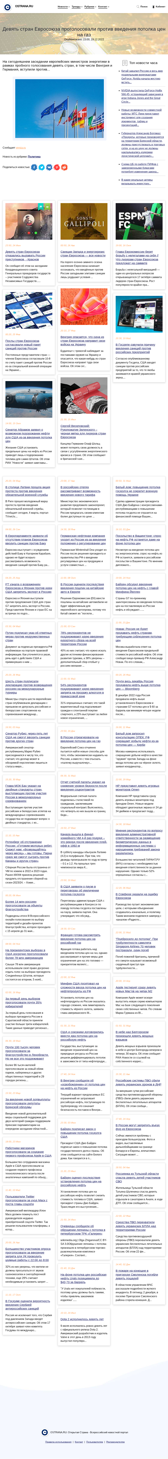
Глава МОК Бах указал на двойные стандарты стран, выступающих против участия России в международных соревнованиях (25, 793)
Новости (63, 6)
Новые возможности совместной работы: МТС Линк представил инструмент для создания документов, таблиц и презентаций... (141, 118)
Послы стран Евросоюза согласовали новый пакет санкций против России (23, 344)
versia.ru (21, 147)
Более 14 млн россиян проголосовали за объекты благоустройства (23, 905)
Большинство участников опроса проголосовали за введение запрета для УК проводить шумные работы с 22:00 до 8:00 (28, 1254)
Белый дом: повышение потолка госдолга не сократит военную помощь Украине (138, 491)
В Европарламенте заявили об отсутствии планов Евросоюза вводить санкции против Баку (26, 539)
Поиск (143, 6)
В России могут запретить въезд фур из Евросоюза (138, 1127)
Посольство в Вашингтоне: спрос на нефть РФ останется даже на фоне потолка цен (138, 539)
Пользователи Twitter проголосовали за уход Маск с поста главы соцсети (26, 1200)
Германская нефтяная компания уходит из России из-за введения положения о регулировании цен (83, 539)
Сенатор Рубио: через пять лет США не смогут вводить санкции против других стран (27, 737)
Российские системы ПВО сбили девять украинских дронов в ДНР (138, 1082)
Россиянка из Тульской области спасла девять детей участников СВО (138, 1177)
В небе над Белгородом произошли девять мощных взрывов (134, 1035)
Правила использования (58, 1442)
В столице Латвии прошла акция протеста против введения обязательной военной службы (27, 491)
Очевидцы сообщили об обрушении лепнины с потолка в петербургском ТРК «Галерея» (83, 1230)
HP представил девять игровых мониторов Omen (137, 787)
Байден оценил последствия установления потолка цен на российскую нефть (81, 1181)
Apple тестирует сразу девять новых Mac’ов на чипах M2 (136, 989)
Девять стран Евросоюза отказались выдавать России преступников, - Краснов (25, 255)
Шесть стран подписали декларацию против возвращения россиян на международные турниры (28, 687)
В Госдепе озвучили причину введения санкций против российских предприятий (135, 348)
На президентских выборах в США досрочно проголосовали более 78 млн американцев (26, 954)
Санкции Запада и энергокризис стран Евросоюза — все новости (83, 253)
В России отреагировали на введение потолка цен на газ (80, 739)
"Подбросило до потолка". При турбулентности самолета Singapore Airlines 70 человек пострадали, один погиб (137, 944)
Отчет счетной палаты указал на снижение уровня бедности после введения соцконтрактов (84, 785)
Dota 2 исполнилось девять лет (82, 1319)
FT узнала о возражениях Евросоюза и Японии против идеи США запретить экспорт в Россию (28, 588)
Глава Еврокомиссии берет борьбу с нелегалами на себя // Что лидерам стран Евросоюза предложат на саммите (137, 257)
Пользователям (94, 1442)
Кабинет (160, 6)
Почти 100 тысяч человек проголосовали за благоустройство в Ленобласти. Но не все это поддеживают (27, 1053)
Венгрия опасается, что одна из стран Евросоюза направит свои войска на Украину (83, 340)
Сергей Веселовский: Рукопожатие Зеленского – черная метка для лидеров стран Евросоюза (83, 431)
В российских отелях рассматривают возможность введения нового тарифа (80, 491)
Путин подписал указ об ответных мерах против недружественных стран (28, 636)
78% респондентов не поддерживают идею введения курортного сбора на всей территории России (82, 638)
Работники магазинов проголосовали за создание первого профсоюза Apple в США (28, 1151)
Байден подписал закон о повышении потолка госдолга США (81, 1132)
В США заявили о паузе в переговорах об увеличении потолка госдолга (80, 890)
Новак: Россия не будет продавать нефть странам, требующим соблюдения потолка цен (138, 634)
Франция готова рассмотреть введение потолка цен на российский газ (80, 938)
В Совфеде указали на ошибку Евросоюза (137, 896)
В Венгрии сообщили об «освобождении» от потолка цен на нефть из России (83, 1084)
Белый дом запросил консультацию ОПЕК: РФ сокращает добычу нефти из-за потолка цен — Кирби (137, 739)
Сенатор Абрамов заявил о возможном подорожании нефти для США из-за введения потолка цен (28, 435)
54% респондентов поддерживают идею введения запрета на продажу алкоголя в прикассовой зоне (82, 690)
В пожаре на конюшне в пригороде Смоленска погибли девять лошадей (137, 1274)
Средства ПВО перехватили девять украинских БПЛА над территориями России (136, 1226)
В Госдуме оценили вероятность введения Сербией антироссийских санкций (27, 1304)
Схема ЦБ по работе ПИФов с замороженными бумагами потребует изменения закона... (139, 168)
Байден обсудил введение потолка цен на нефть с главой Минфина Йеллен (137, 588)
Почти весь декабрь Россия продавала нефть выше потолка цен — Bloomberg (138, 685)
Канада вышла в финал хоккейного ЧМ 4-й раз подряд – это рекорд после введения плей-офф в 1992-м (84, 840)
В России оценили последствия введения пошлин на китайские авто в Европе (82, 588)
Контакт (102, 6)
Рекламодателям (115, 1442)
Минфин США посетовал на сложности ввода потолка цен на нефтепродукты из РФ (83, 987)
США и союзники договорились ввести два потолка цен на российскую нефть (82, 1035)
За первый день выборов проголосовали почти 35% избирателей (23, 1002)
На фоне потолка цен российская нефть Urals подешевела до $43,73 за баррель (83, 1278)
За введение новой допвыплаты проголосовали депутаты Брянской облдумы (27, 1103)
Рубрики (89, 6)
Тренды (76, 6)
